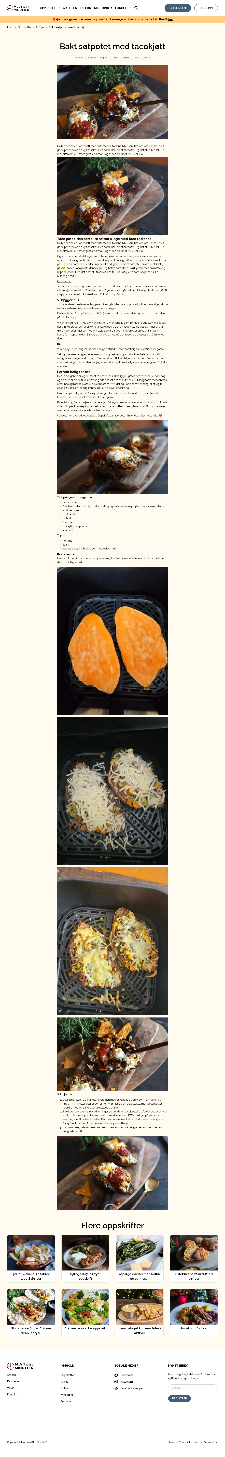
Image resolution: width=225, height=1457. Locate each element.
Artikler (70, 8)
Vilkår (10, 1388)
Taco (114, 58)
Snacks (146, 58)
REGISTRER (179, 1398)
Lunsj (136, 58)
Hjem (10, 27)
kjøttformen (64, 281)
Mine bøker (103, 8)
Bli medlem (178, 8)
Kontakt (12, 1394)
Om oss (11, 1374)
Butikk (85, 8)
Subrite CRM (210, 1442)
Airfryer (40, 27)
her (170, 19)
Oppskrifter (50, 8)
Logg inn (206, 8)
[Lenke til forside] (18, 8)
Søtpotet (104, 58)
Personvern (14, 1381)
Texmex (125, 58)
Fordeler (123, 8)
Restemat (91, 58)
